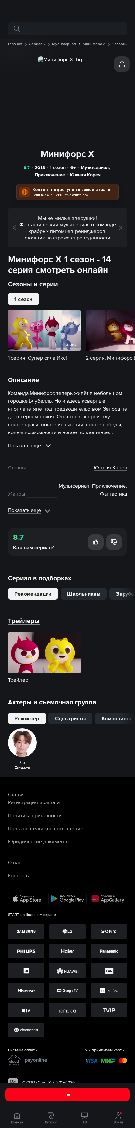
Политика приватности (35, 815)
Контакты (18, 875)
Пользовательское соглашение (45, 828)
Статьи (16, 794)
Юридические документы (38, 841)
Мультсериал (95, 167)
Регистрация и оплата (34, 802)
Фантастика (113, 494)
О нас (14, 862)
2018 (40, 167)
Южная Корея (85, 174)
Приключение (50, 174)
